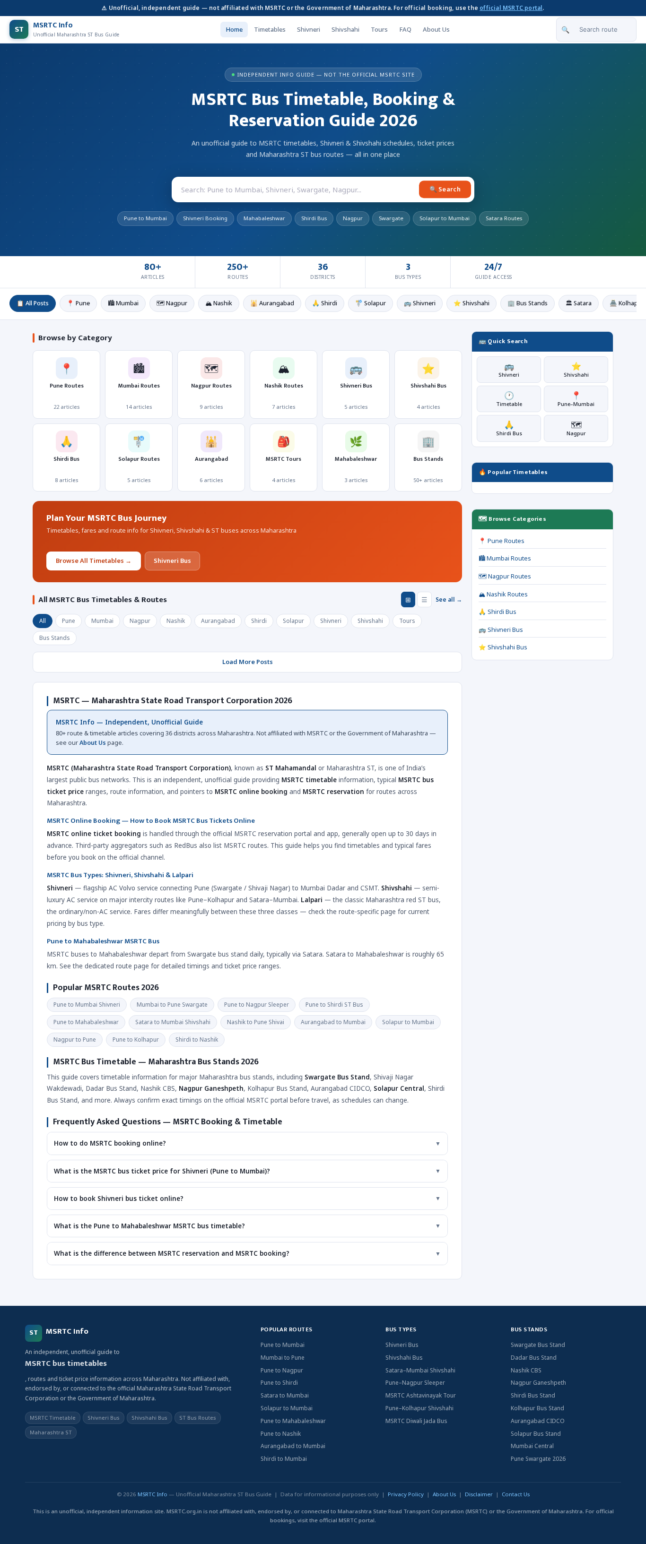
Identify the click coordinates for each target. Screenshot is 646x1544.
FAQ (405, 29)
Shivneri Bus (172, 560)
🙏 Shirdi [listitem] (324, 303)
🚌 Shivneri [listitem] (420, 303)
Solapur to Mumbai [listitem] (444, 218)
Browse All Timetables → (93, 560)
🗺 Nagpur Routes (505, 576)
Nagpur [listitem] (353, 218)
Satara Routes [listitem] (504, 218)
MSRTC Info (152, 1494)
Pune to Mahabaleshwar (293, 1421)
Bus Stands (54, 638)
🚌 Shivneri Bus (501, 630)
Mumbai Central (532, 1446)
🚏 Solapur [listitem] (370, 303)
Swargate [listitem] (391, 218)
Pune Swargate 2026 (538, 1459)
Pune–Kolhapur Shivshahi (419, 1408)
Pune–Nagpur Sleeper (415, 1383)
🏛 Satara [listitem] (579, 303)
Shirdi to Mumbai (284, 1459)
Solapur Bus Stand (536, 1434)
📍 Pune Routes (501, 541)
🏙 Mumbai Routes (505, 558)
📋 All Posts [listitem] (33, 303)
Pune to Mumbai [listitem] (145, 218)
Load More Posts (247, 661)
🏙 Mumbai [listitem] (123, 303)
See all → (449, 599)
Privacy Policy (406, 1494)
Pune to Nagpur (282, 1370)
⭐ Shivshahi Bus (503, 647)
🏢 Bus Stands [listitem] (527, 303)
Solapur (293, 621)
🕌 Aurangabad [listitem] (272, 303)
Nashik (175, 621)
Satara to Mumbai (285, 1395)
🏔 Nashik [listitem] (218, 303)
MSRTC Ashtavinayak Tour (420, 1395)
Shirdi (259, 621)
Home (234, 29)
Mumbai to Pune (283, 1358)
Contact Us (516, 1494)
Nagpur (140, 621)
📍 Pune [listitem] (78, 303)
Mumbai (102, 621)
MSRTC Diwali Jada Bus (416, 1421)
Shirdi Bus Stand (533, 1395)
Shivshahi (345, 29)
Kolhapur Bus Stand (537, 1408)
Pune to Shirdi (279, 1383)
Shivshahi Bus (404, 1358)
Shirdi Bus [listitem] (314, 218)
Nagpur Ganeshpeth (538, 1383)
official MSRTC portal (511, 8)
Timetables (270, 29)
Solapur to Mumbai (287, 1408)
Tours (379, 29)
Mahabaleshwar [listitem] (264, 218)
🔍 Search (445, 189)
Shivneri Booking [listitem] (205, 218)
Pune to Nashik (281, 1434)
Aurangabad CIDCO (538, 1421)
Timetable (509, 398)
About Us (436, 29)
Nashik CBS (526, 1370)
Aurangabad (218, 621)
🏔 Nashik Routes (503, 594)
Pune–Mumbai (576, 398)
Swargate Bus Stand (538, 1345)
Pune (68, 621)
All (42, 621)
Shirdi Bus (509, 428)
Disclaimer (479, 1494)
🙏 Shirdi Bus (497, 612)
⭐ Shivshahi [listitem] (471, 303)
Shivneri (308, 29)
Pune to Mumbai (283, 1345)
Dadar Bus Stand (534, 1358)
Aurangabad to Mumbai (293, 1446)
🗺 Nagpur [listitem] (172, 303)
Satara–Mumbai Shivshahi (420, 1370)
